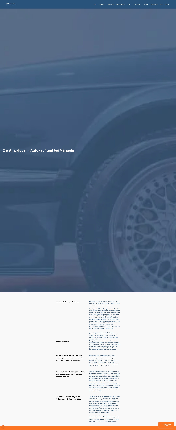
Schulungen (111, 4)
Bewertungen (154, 4)
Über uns (146, 4)
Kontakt (167, 4)
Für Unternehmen (120, 4)
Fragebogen (137, 4)
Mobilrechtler (10, 3)
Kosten (129, 4)
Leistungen (101, 4)
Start (95, 4)
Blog (161, 4)
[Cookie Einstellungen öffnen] (3, 428)
